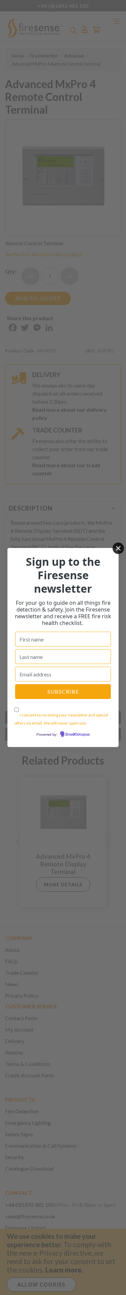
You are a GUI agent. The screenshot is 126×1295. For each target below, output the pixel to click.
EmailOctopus (78, 734)
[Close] (118, 548)
